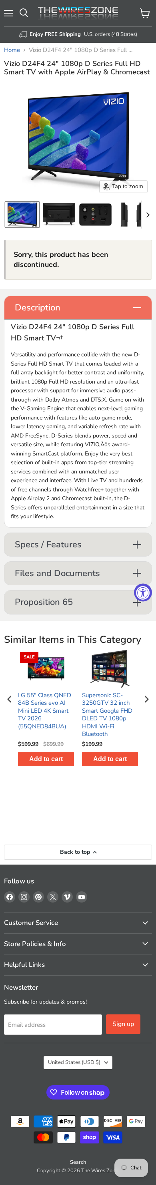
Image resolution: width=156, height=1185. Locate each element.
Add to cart (46, 759)
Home (12, 50)
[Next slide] (147, 215)
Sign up (123, 1024)
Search (78, 1162)
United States (74, 1062)
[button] (22, 214)
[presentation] (9, 699)
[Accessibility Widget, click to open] (143, 593)
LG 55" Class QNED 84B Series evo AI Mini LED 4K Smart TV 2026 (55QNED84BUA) (44, 711)
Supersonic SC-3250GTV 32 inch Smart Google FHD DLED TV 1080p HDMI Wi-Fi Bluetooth (107, 715)
